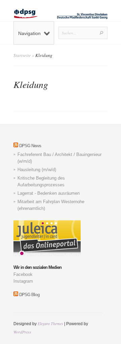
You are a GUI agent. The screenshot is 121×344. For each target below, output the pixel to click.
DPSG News (30, 145)
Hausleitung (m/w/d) (36, 169)
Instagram (23, 281)
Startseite (22, 55)
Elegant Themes (50, 323)
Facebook (23, 274)
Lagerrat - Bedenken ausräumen (48, 193)
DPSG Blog (29, 294)
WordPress (22, 332)
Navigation (29, 33)
